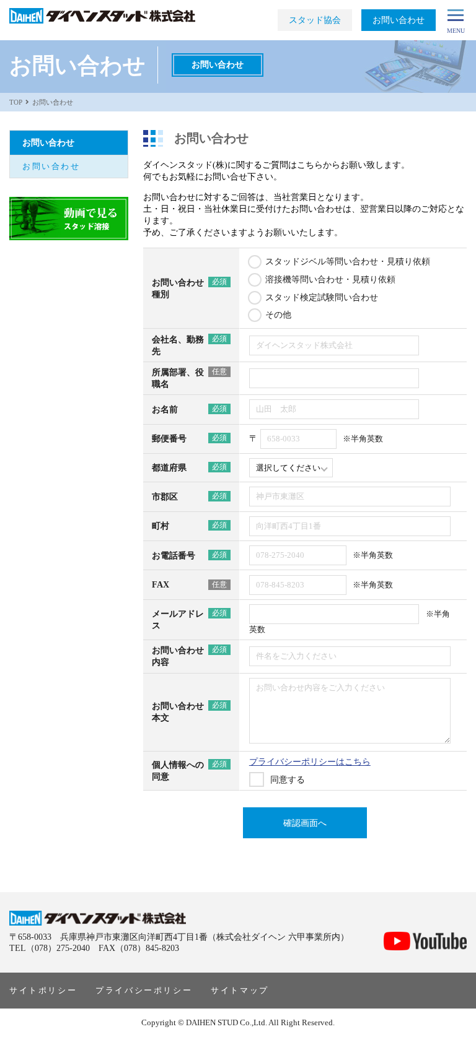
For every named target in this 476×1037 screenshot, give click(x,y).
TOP (15, 102)
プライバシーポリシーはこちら (310, 761)
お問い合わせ (51, 166)
